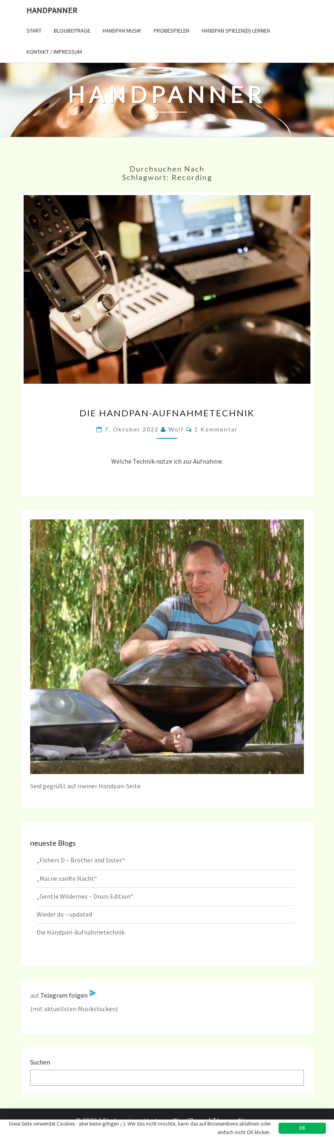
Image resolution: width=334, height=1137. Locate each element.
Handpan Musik (122, 30)
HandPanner (51, 10)
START (34, 30)
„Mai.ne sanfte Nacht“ (67, 878)
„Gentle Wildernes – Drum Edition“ (85, 896)
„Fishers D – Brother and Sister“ (81, 860)
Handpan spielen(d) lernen (236, 30)
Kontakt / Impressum (54, 51)
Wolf (176, 429)
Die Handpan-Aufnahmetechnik (167, 412)
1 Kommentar (216, 429)
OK (302, 1127)
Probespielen (171, 30)
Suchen (40, 1062)
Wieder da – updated (64, 914)
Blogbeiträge (72, 30)
